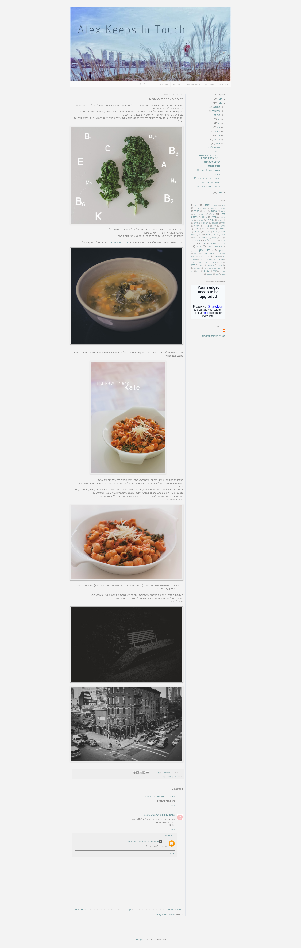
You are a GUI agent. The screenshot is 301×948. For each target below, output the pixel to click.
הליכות (196, 226)
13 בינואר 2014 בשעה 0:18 (156, 815)
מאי (218, 127)
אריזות (214, 211)
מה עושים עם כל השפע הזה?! (207, 178)
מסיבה (222, 243)
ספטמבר (216, 111)
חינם (223, 235)
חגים (196, 229)
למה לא (177, 84)
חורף (207, 231)
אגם (215, 205)
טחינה (208, 234)
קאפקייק (194, 259)
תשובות (168, 835)
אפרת (125, 242)
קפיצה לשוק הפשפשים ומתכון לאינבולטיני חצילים (207, 156)
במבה (203, 214)
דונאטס (215, 223)
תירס (198, 271)
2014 (219, 103)
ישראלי (205, 237)
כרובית (222, 240)
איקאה (213, 208)
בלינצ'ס (212, 214)
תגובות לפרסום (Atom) (165, 915)
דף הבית (223, 84)
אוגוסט (216, 115)
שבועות (222, 271)
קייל (163, 777)
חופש (215, 232)
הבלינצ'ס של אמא (212, 162)
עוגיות (216, 256)
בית (223, 214)
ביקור (205, 211)
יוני (218, 123)
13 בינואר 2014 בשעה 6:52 (146, 841)
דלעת (196, 223)
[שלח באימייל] (147, 772)
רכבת (193, 265)
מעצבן (203, 243)
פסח (192, 256)
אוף (196, 205)
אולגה (172, 796)
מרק (174, 777)
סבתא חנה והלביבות (211, 182)
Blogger (139, 939)
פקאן (221, 259)
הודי (214, 226)
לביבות (214, 240)
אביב (223, 205)
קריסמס (211, 265)
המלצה (222, 229)
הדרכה (223, 226)
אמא (205, 208)
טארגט (216, 235)
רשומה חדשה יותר (174, 909)
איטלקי (222, 208)
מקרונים (218, 246)
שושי (215, 271)
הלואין (206, 226)
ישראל (214, 238)
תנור (217, 274)
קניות (193, 262)
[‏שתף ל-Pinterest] (134, 772)
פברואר (216, 139)
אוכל (207, 205)
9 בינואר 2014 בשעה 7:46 (156, 796)
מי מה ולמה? (146, 84)
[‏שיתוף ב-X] (141, 772)
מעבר (213, 243)
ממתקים (197, 240)
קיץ (200, 262)
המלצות (212, 229)
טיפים (193, 235)
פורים (208, 256)
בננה (195, 214)
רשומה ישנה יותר (80, 909)
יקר (221, 237)
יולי (218, 119)
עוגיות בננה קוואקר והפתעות (208, 186)
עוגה (223, 256)
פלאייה (199, 256)
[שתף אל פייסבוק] (137, 772)
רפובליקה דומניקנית (213, 268)
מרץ (218, 135)
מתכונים (209, 84)
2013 (219, 192)
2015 (219, 99)
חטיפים (197, 232)
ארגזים (223, 211)
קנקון (220, 265)
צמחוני (202, 259)
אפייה (196, 208)
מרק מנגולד (115, 242)
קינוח (207, 262)
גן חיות (211, 220)
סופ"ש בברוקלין (213, 166)
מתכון (169, 777)
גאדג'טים (163, 84)
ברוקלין (214, 217)
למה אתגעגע (193, 84)
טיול (200, 234)
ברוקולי (222, 217)
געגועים (200, 220)
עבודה (196, 253)
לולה (206, 240)
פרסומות (212, 259)
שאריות (217, 174)
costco (209, 274)
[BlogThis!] (144, 772)
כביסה (217, 151)
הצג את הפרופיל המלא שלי (213, 336)
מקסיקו (193, 243)
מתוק (199, 246)
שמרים (206, 271)
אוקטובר (216, 107)
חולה (223, 232)
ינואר (217, 143)
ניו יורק (204, 250)
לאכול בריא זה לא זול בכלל (208, 170)
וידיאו (204, 229)
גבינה (220, 220)
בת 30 (204, 217)
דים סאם (205, 223)
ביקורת (196, 211)
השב (173, 805)
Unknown (154, 841)
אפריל (217, 131)
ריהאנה (201, 265)
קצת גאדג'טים (214, 147)
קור (221, 262)
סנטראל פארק (209, 253)
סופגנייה (222, 253)
